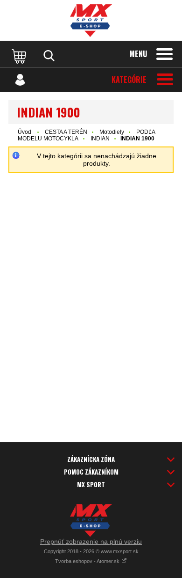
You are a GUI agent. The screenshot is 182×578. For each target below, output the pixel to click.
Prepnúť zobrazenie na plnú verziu (91, 541)
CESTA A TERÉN (66, 132)
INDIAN (100, 138)
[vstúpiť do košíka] (20, 55)
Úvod (24, 132)
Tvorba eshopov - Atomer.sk (88, 561)
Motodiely (111, 132)
